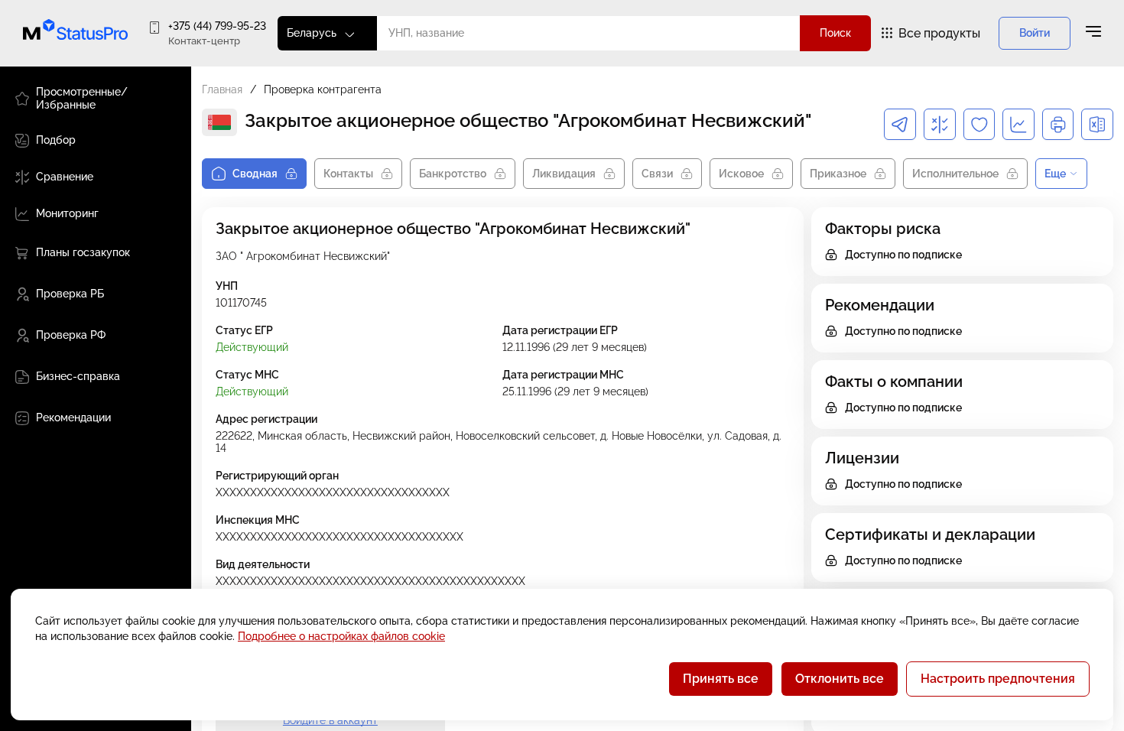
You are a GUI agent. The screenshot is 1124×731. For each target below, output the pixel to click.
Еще (1055, 173)
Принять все (721, 678)
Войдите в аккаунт (330, 720)
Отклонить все (839, 678)
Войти (1034, 33)
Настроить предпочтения (998, 678)
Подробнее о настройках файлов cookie (341, 636)
